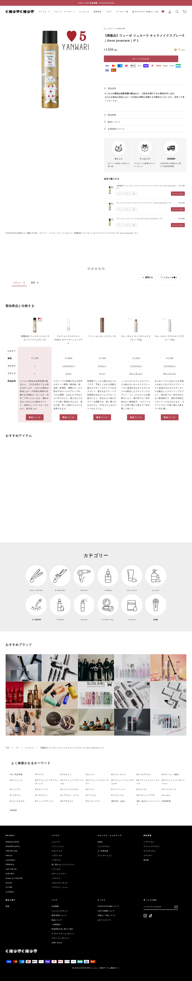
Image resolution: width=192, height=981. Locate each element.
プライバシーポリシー (60, 938)
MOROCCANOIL (13, 842)
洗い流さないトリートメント (63, 864)
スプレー (102, 366)
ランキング (84, 12)
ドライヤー (142, 789)
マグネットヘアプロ (146, 795)
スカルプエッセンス (60, 883)
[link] (109, 190)
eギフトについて (104, 920)
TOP (8, 748)
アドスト (40, 774)
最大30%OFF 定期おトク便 (145, 12)
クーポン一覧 (122, 12)
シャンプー (16, 789)
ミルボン (167, 795)
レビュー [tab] (17, 282)
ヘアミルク (92, 795)
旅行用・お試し (119, 801)
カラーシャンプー (59, 874)
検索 (7, 906)
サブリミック (17, 780)
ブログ (109, 12)
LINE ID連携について (106, 911)
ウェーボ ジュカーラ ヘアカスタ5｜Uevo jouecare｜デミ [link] (139, 218)
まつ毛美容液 (17, 774)
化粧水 (100, 842)
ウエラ (68, 373)
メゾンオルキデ (18, 801)
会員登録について (116, 129)
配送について (114, 122)
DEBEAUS (10, 864)
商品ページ (35, 417)
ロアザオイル (67, 801)
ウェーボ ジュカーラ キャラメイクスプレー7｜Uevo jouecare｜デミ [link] (144, 203)
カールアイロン (144, 774)
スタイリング (42, 789)
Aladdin (9, 883)
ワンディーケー (93, 801)
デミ (59, 233)
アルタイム (66, 774)
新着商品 (97, 12)
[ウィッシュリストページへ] (163, 11)
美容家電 (167, 801)
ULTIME (9, 887)
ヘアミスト (56, 878)
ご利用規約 (56, 924)
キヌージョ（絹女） (171, 774)
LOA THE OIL (11, 869)
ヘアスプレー (68, 366)
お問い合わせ (57, 943)
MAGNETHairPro (13, 846)
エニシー (91, 774)
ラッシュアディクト (45, 801)
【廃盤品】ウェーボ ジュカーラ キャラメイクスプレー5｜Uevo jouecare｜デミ (105, 233)
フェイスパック (170, 789)
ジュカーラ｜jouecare (115, 29)
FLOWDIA (10, 892)
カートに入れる (141, 59)
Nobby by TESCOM (14, 878)
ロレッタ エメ (135, 373)
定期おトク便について (106, 915)
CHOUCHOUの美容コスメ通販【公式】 (22, 233)
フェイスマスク (104, 846)
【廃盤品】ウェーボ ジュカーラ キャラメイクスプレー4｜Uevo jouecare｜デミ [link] (147, 187)
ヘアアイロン (149, 842)
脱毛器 (14, 810)
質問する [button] (149, 277)
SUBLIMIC (10, 874)
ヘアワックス (118, 795)
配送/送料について (59, 915)
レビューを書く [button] (170, 277)
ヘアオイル (16, 795)
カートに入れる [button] (178, 193)
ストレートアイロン (70, 789)
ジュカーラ (67, 233)
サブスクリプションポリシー (63, 934)
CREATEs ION (11, 851)
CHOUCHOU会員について (108, 906)
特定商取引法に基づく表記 (62, 929)
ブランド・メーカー (63, 12)
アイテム (43, 12)
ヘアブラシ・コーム (70, 795)
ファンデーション (105, 855)
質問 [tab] (33, 282)
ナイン (102, 373)
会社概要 (55, 906)
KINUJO (9, 855)
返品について (57, 920)
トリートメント (119, 789)
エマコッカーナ (119, 774)
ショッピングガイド (60, 911)
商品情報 (112, 115)
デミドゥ (91, 789)
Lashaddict (10, 860)
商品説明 (112, 88)
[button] (119, 194)
